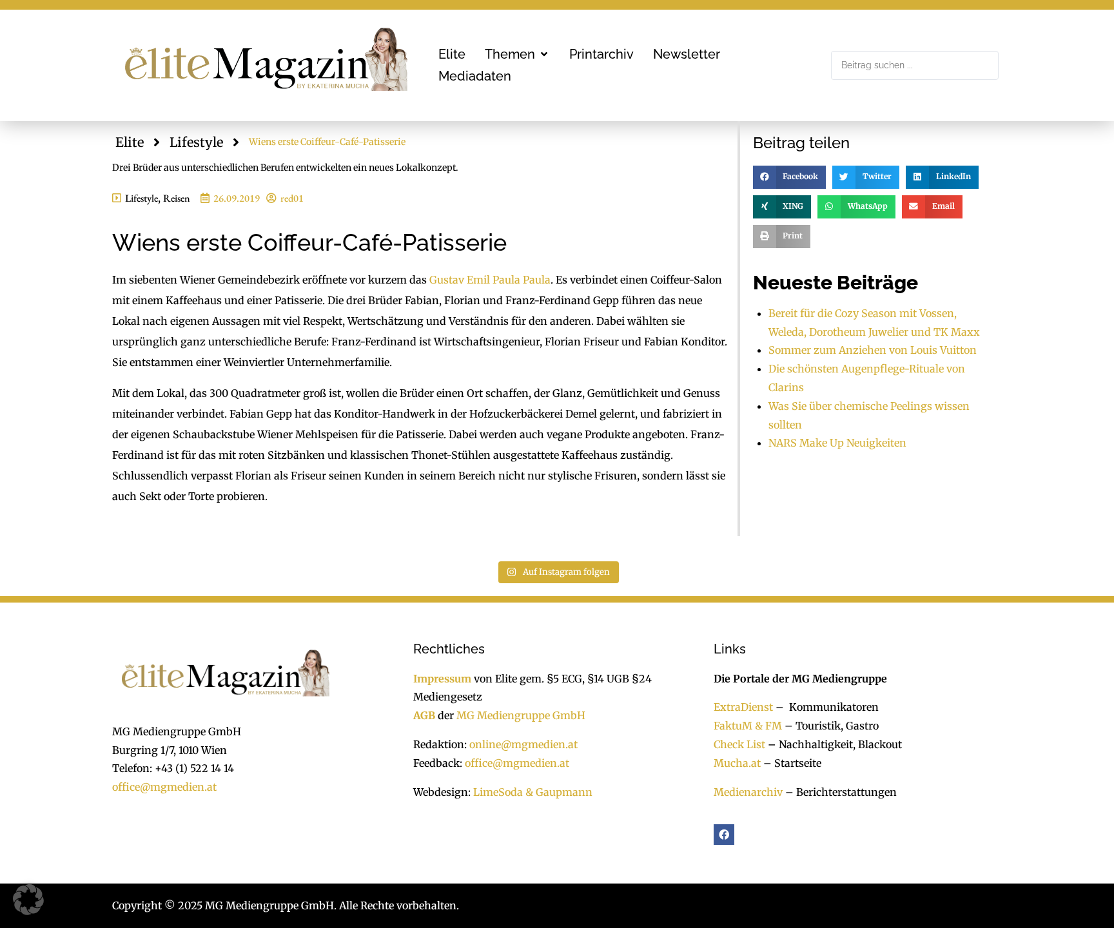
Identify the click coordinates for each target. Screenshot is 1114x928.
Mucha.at (737, 763)
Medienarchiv (748, 792)
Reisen (176, 198)
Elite (129, 142)
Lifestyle (196, 142)
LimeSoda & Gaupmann (532, 792)
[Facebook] (724, 834)
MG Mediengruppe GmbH (520, 715)
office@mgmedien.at (164, 786)
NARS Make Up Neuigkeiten (837, 442)
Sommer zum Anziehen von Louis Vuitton (872, 349)
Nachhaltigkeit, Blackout (833, 744)
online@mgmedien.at (523, 744)
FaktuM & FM (748, 725)
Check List (739, 744)
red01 (292, 198)
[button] (517, 54)
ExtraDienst (743, 707)
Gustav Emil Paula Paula (490, 279)
